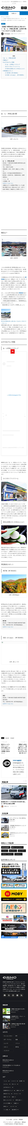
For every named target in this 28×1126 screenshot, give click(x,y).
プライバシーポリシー (8, 1122)
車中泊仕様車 (5, 847)
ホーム (2, 16)
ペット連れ (7, 1109)
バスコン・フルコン (7, 854)
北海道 (16, 1103)
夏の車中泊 (15, 1109)
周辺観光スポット (8, 71)
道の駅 (21, 1081)
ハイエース (14, 1081)
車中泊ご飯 (19, 1100)
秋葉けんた (6, 806)
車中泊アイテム (8, 1093)
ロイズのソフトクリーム (12, 66)
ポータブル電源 (8, 1103)
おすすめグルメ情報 (8, 62)
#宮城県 (12, 738)
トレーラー (21, 850)
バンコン (4, 850)
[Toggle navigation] (22, 8)
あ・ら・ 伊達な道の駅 (9, 58)
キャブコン (13, 850)
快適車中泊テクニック (9, 1090)
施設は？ (5, 60)
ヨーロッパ (17, 1093)
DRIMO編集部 (7, 33)
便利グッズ (20, 1090)
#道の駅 (7, 738)
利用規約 (21, 1119)
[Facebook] (4, 996)
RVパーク (15, 1084)
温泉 (13, 1096)
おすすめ (15, 1119)
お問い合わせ (17, 1122)
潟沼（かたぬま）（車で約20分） (15, 75)
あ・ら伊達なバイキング (12, 64)
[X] (9, 996)
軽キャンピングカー (17, 847)
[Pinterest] (17, 996)
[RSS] (21, 996)
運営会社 (24, 1122)
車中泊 (6, 1106)
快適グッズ (7, 1096)
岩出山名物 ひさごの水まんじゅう (15, 68)
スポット (8, 16)
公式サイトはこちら (8, 183)
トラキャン (18, 854)
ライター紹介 (9, 1119)
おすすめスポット (8, 1087)
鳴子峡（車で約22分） (12, 73)
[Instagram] (13, 996)
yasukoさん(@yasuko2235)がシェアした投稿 (13, 447)
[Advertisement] (14, 94)
